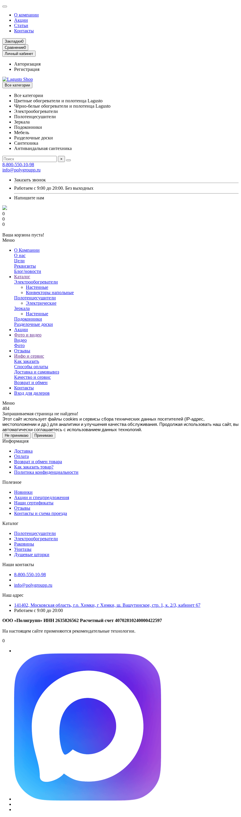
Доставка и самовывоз (36, 371)
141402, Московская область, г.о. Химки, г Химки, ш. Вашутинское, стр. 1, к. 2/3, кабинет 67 (107, 605)
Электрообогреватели (36, 281)
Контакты (24, 30)
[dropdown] (4, 6)
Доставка (23, 450)
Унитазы (22, 549)
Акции (21, 20)
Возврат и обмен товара (38, 461)
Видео (20, 340)
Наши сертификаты (33, 502)
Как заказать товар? (33, 466)
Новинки (23, 492)
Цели (19, 260)
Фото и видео (27, 334)
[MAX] (87, 798)
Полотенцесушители (35, 297)
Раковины (24, 543)
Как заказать (26, 361)
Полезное (11, 482)
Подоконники (28, 318)
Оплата (21, 456)
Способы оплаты (31, 366)
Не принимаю (17, 435)
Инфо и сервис (29, 356)
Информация (15, 440)
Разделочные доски (33, 324)
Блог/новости (27, 271)
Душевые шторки (31, 554)
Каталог (22, 276)
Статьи (21, 25)
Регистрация (26, 69)
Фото (19, 345)
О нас (20, 255)
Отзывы (22, 350)
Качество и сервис (32, 377)
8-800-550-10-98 (18, 164)
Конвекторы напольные (50, 292)
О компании (26, 14)
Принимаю (43, 435)
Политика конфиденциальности (46, 472)
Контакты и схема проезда (40, 513)
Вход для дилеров (32, 393)
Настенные (37, 287)
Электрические (41, 303)
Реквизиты (25, 266)
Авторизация (27, 63)
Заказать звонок (30, 179)
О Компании (27, 250)
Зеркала (22, 308)
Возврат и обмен (31, 382)
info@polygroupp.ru (21, 169)
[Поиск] (68, 160)
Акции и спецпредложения (41, 497)
